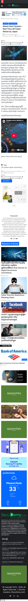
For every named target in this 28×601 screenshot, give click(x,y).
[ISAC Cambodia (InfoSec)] (14, 13)
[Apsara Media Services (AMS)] (14, 193)
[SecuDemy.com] (14, 5)
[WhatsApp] (3, 600)
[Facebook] (0, 600)
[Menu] (2, 6)
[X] (2, 600)
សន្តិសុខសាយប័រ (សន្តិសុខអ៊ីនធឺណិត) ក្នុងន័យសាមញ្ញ (13, 557)
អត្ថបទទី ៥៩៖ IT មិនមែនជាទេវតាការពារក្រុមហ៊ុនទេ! (12, 562)
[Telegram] (4, 600)
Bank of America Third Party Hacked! (12, 363)
